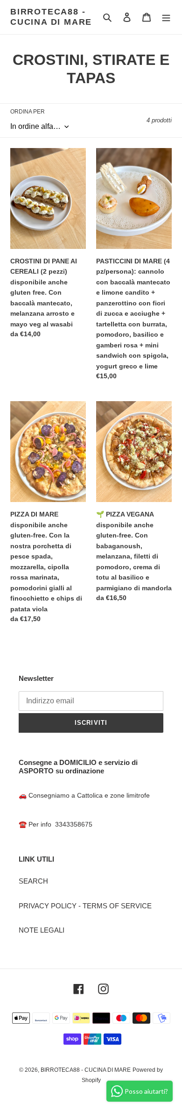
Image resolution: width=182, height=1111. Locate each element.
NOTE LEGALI (41, 930)
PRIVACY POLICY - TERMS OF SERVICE (85, 906)
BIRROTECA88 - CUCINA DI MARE (51, 17)
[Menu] (166, 17)
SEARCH (33, 881)
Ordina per (27, 111)
